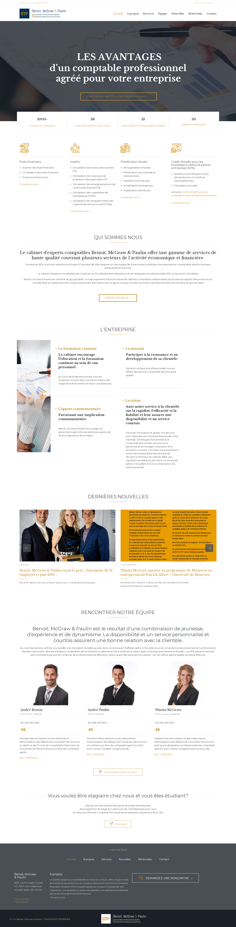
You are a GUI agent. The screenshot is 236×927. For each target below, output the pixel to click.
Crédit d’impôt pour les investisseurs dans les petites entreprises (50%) (190, 165)
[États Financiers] (42, 148)
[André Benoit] (51, 683)
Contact (164, 859)
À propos (88, 859)
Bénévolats (145, 859)
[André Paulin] (118, 683)
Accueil (71, 859)
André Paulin (98, 710)
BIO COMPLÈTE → (30, 757)
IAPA (62, 897)
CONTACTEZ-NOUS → (204, 3)
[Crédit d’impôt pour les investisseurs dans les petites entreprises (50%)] (194, 148)
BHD (57, 897)
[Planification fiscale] (143, 148)
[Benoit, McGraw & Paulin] (43, 13)
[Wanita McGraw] (185, 683)
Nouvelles (125, 859)
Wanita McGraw (168, 710)
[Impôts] (93, 148)
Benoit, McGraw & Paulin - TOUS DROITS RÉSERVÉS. (43, 919)
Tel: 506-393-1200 (30, 722)
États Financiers (30, 161)
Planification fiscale (134, 161)
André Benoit (31, 710)
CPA (52, 897)
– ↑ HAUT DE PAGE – (118, 849)
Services (106, 859)
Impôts (75, 161)
